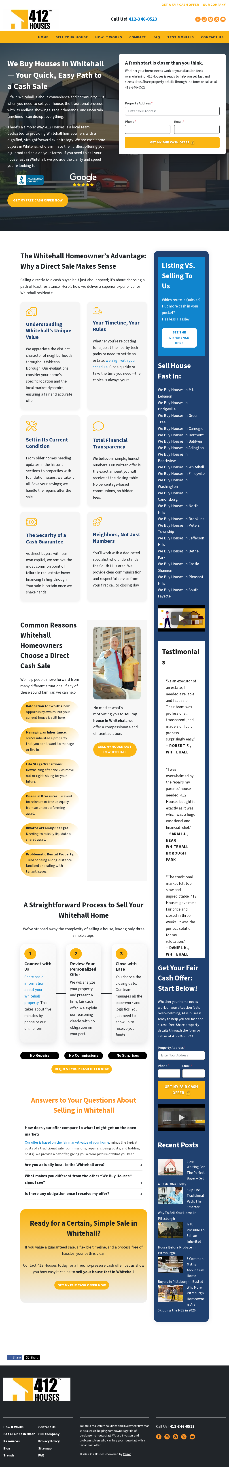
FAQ (156, 37)
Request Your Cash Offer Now (82, 1069)
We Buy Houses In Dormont (181, 435)
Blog (6, 1448)
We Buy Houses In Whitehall (181, 467)
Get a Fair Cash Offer (180, 4)
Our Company (214, 4)
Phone (130, 121)
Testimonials (180, 37)
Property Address (139, 103)
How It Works (108, 37)
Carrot (127, 1454)
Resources (11, 1441)
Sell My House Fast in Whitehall (114, 749)
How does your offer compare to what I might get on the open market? (80, 1131)
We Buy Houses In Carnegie (180, 428)
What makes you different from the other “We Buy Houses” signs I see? (78, 1179)
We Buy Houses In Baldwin (180, 441)
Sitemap (45, 1448)
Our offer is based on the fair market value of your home (67, 1142)
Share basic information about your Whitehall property (34, 990)
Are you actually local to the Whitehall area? (65, 1165)
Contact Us (212, 37)
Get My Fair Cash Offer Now (81, 1285)
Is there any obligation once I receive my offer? (67, 1194)
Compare (137, 37)
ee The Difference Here (179, 338)
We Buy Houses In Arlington (181, 448)
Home (43, 37)
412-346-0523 (143, 19)
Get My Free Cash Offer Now (38, 200)
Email (179, 121)
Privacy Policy (49, 1441)
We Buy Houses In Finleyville (181, 473)
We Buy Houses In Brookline (181, 519)
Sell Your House (72, 37)
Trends (8, 1455)
